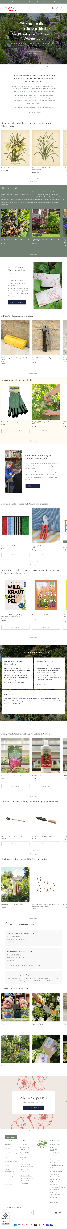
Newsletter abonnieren (33, 1108)
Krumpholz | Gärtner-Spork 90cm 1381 (11, 836)
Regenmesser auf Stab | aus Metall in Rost (12, 904)
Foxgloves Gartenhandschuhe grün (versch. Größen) (15, 422)
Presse (7, 1180)
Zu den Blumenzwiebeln (33, 112)
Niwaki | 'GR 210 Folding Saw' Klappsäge (43, 358)
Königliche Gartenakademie (31, 1228)
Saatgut (35, 1066)
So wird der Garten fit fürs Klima (41, 615)
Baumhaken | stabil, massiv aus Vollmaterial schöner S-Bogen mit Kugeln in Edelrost (46, 905)
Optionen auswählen (15, 431)
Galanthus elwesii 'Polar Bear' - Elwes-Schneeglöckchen (42, 168)
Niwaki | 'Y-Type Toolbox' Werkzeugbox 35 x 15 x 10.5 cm (14, 358)
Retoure (7, 1165)
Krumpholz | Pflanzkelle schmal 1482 (42, 836)
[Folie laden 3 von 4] (35, 1130)
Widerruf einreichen (11, 1137)
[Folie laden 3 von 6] (30, 66)
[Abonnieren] (31, 1212)
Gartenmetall (6, 1066)
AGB (6, 1157)
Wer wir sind (8, 1184)
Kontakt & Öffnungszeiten (9, 1170)
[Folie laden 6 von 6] (38, 66)
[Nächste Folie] (43, 66)
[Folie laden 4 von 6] (32, 66)
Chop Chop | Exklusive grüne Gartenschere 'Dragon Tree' (46, 422)
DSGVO (7, 1149)
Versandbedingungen (11, 1161)
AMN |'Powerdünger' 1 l (38, 776)
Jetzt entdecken (41, 684)
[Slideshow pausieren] (47, 66)
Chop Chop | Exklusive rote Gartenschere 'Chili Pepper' (44, 546)
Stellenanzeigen (9, 1176)
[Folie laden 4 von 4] (37, 1130)
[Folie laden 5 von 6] (35, 66)
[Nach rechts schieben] (37, 178)
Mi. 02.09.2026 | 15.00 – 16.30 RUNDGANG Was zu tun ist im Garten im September (15, 240)
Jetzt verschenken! (17, 302)
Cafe (6, 1188)
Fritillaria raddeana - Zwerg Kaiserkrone (12, 168)
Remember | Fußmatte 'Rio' (8, 546)
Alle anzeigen (33, 181)
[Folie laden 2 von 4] (32, 1130)
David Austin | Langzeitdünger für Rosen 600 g (13, 776)
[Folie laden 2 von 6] (27, 66)
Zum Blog (6, 710)
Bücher (4, 1024)
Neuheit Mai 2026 (38, 1024)
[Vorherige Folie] (20, 66)
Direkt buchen (33, 486)
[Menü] (8, 1213)
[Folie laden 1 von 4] (29, 1130)
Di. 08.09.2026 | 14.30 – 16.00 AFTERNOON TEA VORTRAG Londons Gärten (45, 240)
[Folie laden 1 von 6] (24, 66)
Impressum (8, 1145)
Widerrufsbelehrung (11, 1153)
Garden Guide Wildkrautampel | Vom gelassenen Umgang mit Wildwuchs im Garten (14, 615)
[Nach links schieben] (29, 178)
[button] (6, 8)
